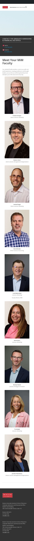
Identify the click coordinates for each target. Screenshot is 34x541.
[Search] (25, 7)
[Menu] (29, 7)
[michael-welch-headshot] (17, 364)
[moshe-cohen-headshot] (17, 139)
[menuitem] (25, 7)
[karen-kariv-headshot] (17, 320)
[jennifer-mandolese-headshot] (17, 453)
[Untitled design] (17, 228)
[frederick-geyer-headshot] (17, 95)
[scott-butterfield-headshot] (17, 272)
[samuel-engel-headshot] (17, 184)
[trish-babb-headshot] (17, 408)
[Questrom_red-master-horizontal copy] (14, 7)
